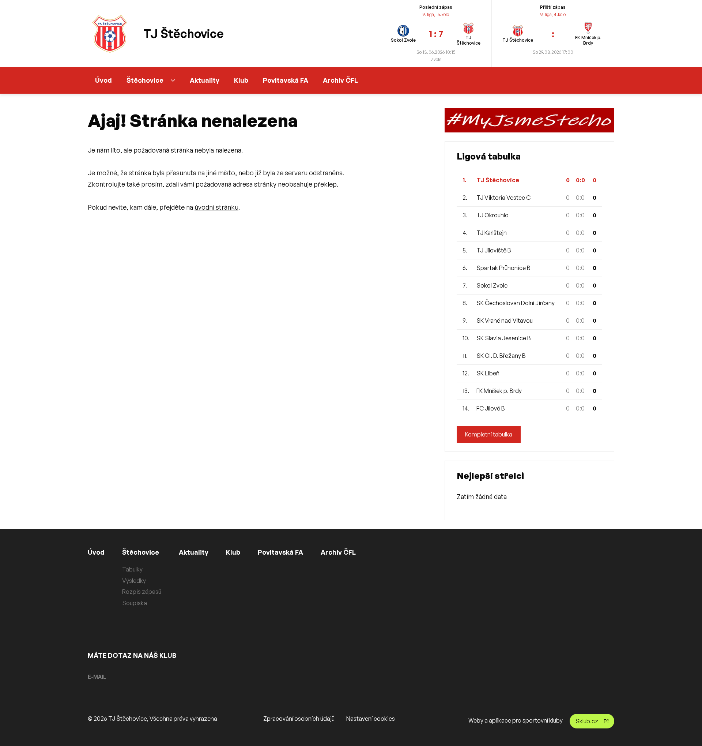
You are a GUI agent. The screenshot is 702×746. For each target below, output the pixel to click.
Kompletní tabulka (488, 434)
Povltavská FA (285, 80)
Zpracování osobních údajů (299, 718)
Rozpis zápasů (141, 591)
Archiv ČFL (340, 80)
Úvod (103, 80)
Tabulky (132, 569)
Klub (241, 80)
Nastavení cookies (370, 718)
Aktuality (204, 80)
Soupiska (134, 603)
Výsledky (134, 580)
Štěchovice (145, 80)
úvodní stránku (216, 207)
